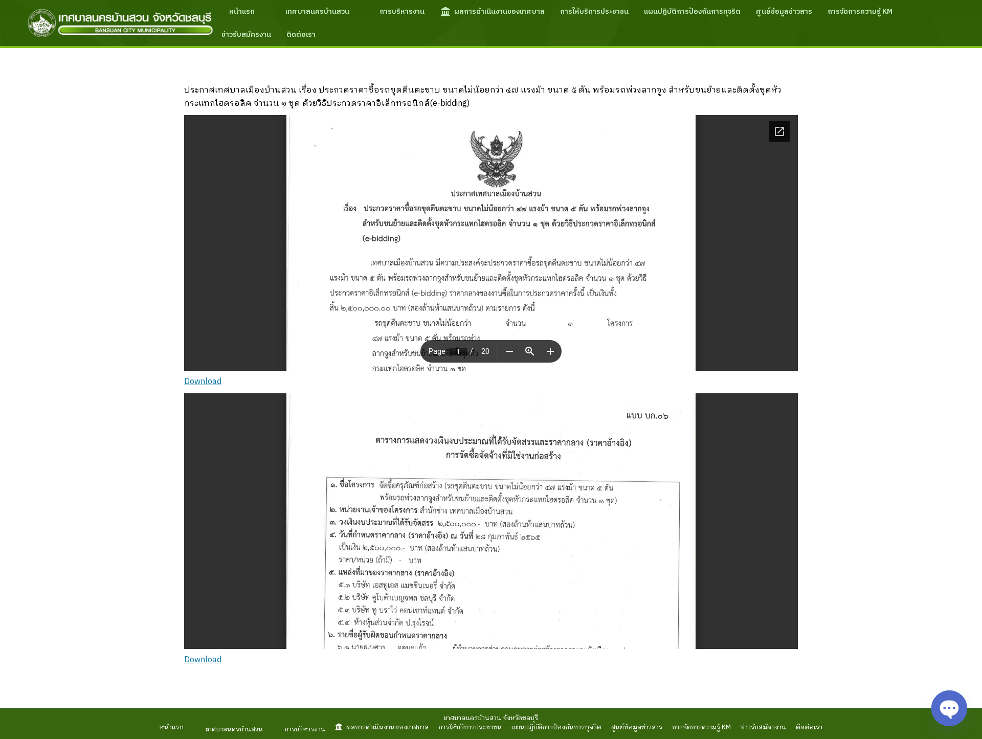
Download (202, 382)
